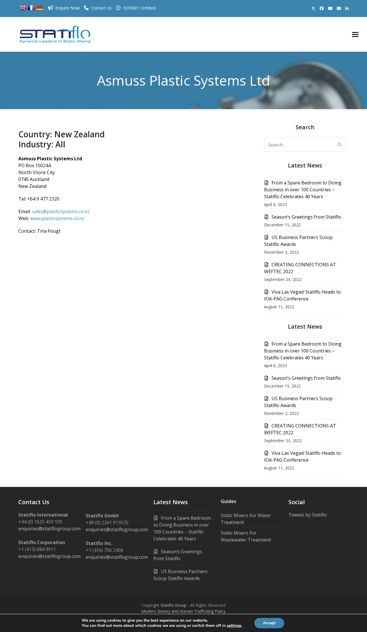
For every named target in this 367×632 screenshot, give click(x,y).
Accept (269, 623)
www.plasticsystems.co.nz (57, 218)
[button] (355, 34)
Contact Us (101, 8)
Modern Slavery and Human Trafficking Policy (183, 611)
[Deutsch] (40, 9)
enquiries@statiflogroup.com (49, 528)
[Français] (31, 9)
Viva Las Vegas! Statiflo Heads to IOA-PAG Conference (302, 295)
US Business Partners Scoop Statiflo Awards (180, 574)
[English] (22, 9)
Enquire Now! (67, 8)
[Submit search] (340, 145)
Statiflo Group (173, 605)
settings (234, 625)
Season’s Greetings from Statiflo (306, 217)
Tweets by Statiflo (307, 515)
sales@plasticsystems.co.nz (61, 211)
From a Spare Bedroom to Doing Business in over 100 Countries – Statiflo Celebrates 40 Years (302, 190)
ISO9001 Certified (139, 8)
